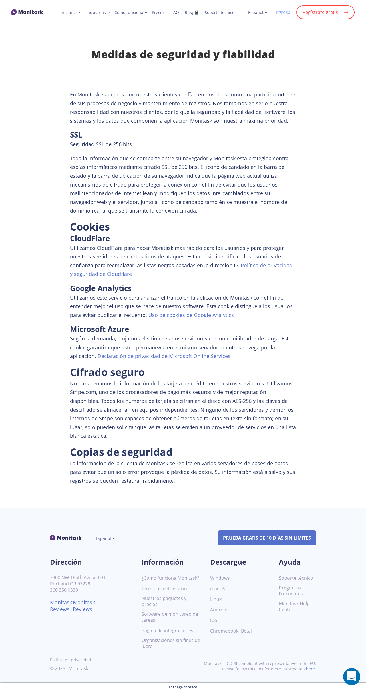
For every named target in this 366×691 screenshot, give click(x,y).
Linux (216, 599)
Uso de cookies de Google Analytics (191, 315)
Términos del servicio (164, 589)
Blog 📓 (192, 13)
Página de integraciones (167, 631)
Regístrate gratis (320, 12)
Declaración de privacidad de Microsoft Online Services (164, 356)
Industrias (96, 13)
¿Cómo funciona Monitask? (170, 578)
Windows (220, 578)
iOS (213, 620)
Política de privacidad (70, 659)
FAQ (175, 13)
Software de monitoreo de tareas (170, 617)
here (310, 669)
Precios (159, 13)
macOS (217, 589)
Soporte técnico (219, 13)
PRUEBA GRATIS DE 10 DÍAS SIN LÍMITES (267, 538)
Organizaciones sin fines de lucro (171, 643)
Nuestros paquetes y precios (164, 601)
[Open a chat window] (351, 676)
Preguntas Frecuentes (291, 591)
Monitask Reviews (61, 606)
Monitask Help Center (294, 607)
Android (219, 610)
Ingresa (282, 12)
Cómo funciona (128, 13)
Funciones (68, 13)
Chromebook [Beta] (231, 631)
